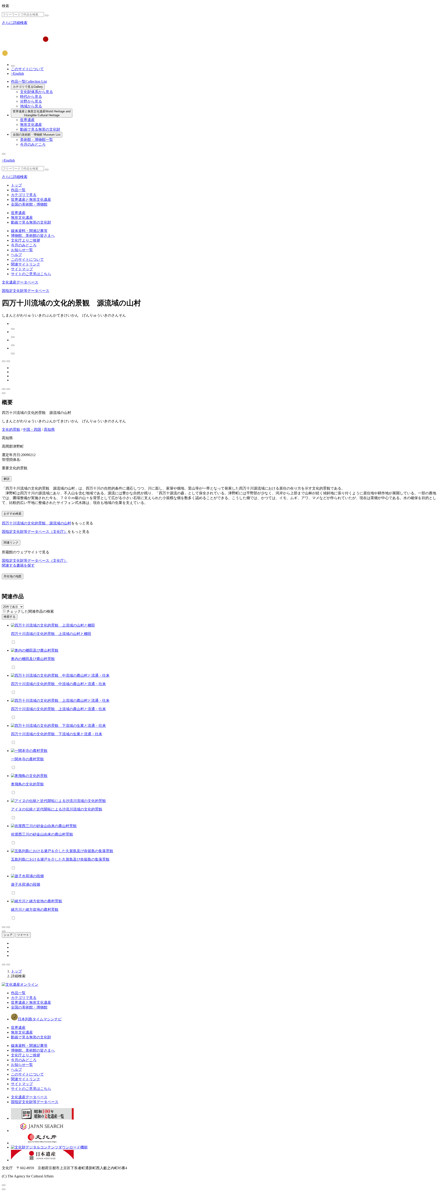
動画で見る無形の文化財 (40, 129)
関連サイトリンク (25, 264)
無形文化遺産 (31, 124)
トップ (16, 185)
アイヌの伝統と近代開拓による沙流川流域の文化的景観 (56, 809)
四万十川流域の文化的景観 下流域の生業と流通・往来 (56, 734)
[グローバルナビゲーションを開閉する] (3, 154)
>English (17, 73)
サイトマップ (22, 269)
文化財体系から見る (36, 92)
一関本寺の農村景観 (27, 759)
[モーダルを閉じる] (3, 1185)
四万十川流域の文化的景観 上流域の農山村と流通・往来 (58, 709)
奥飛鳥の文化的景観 (27, 784)
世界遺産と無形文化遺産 (41, 113)
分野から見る (31, 101)
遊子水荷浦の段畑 (25, 884)
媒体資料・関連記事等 (29, 231)
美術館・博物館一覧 (36, 140)
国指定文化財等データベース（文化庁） (35, 532)
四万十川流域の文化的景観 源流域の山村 (36, 523)
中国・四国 (32, 429)
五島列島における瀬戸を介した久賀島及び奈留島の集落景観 (60, 859)
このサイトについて (27, 69)
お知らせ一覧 (22, 250)
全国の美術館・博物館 (36, 134)
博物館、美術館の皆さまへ (33, 235)
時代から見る (31, 96)
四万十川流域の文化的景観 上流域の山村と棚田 (51, 634)
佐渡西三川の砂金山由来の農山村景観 (42, 834)
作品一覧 (29, 81)
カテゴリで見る (28, 86)
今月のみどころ (33, 144)
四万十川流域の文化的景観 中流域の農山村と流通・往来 (58, 684)
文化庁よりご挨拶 (25, 240)
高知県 (49, 429)
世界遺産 (27, 120)
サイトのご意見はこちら (31, 274)
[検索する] (47, 15)
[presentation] (4, 611)
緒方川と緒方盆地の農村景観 (34, 909)
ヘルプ (16, 255)
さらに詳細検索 (14, 23)
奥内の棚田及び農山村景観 (33, 659)
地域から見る (31, 106)
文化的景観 (11, 429)
